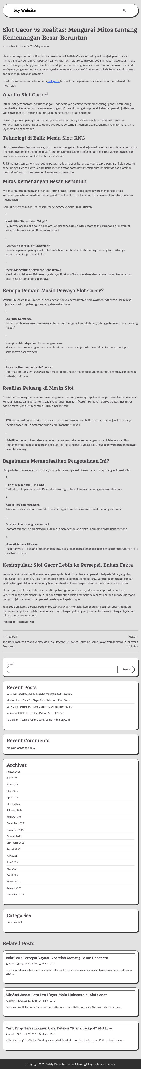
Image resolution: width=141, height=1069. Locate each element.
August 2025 (14, 849)
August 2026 (14, 771)
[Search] (124, 10)
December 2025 (15, 823)
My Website (25, 10)
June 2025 (12, 862)
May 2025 (12, 868)
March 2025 (13, 881)
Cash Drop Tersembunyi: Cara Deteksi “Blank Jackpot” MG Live (40, 706)
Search (11, 664)
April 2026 (12, 797)
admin (45, 46)
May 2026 (12, 790)
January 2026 (14, 816)
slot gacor (53, 81)
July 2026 (12, 778)
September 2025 (16, 842)
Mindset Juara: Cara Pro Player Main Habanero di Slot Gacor (38, 700)
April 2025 (12, 875)
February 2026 (15, 810)
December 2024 (15, 894)
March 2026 (13, 803)
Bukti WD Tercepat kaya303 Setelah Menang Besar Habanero (39, 693)
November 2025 (15, 829)
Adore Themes (105, 1064)
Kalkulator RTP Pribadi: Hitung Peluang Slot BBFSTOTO (35, 713)
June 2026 (12, 784)
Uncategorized (24, 621)
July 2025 (12, 855)
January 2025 (14, 888)
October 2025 (14, 836)
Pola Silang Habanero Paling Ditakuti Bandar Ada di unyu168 (38, 719)
